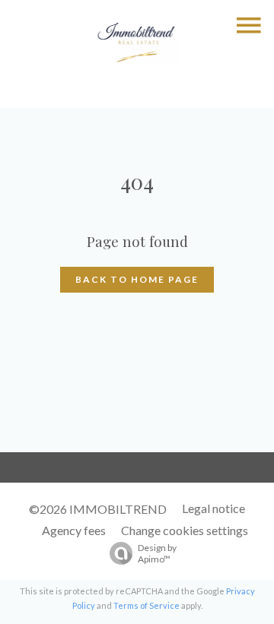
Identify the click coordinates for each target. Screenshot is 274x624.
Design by (157, 553)
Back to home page (137, 279)
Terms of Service (146, 605)
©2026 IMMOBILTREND (98, 509)
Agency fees (74, 530)
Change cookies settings (184, 530)
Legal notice (213, 508)
